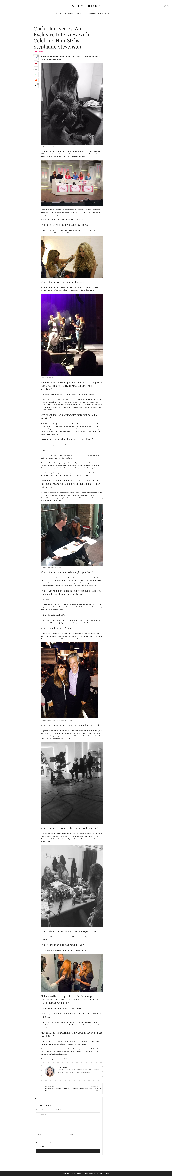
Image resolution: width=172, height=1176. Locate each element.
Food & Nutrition (90, 14)
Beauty (58, 14)
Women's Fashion (50, 22)
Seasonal (111, 14)
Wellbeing (102, 14)
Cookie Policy (99, 1173)
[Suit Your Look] (86, 6)
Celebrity (41, 22)
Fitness (78, 14)
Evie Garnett (39, 51)
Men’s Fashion (68, 14)
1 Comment (41, 1099)
